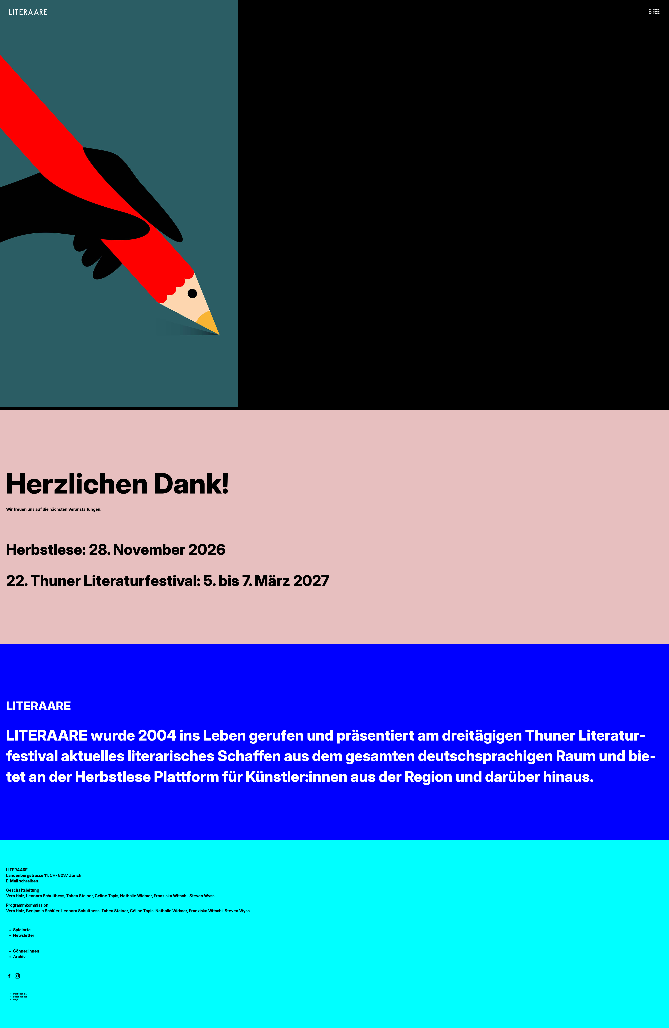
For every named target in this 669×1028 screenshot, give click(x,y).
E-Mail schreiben (22, 881)
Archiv (19, 956)
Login (16, 999)
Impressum (19, 993)
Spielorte (22, 929)
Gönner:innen (26, 951)
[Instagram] (17, 976)
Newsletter (23, 935)
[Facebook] (9, 976)
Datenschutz (20, 996)
